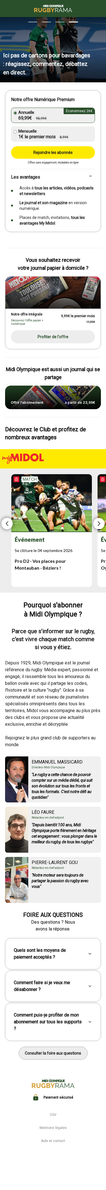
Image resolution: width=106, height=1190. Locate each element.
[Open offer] (53, 293)
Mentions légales (53, 1128)
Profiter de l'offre (53, 336)
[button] (7, 523)
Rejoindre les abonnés (53, 152)
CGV (53, 1115)
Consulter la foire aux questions (53, 1053)
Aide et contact (53, 1141)
